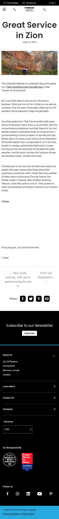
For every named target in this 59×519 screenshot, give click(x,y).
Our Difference (10, 361)
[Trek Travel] (29, 9)
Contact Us (31, 3)
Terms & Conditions (11, 514)
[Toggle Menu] (5, 9)
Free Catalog (12, 3)
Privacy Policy (28, 514)
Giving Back (9, 366)
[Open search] (44, 9)
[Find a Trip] (54, 9)
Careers (6, 374)
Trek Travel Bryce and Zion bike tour (24, 87)
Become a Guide (11, 370)
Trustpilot (7, 475)
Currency (8, 421)
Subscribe (29, 333)
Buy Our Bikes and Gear (15, 418)
